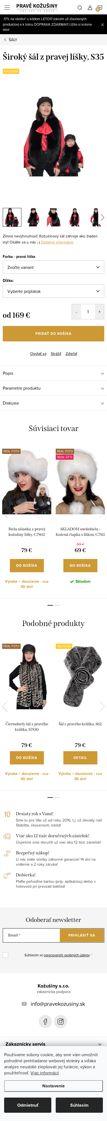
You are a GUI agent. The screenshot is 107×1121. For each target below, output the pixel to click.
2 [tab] (57, 605)
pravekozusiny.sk (60, 1021)
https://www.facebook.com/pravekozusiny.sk (45, 1021)
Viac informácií (44, 1073)
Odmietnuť (27, 1105)
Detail (80, 757)
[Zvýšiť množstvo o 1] (99, 311)
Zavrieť (29, 349)
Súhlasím (79, 1105)
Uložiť (12, 349)
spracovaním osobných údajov (66, 955)
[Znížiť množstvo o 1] (76, 311)
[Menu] (7, 7)
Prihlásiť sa (81, 935)
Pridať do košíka (53, 333)
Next (102, 512)
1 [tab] (50, 605)
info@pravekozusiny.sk (58, 1004)
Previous (5, 512)
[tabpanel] (27, 520)
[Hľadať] (80, 7)
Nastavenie (53, 1086)
